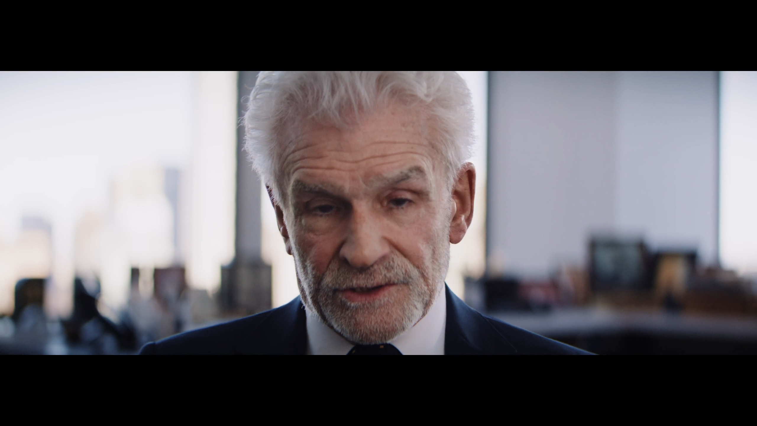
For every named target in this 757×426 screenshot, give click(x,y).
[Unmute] (718, 419)
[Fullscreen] (749, 419)
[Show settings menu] (734, 419)
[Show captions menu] (703, 419)
